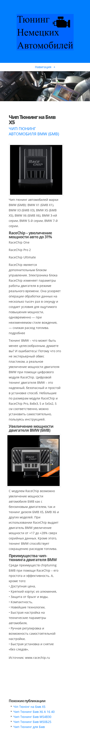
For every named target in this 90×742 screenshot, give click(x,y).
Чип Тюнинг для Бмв (29, 727)
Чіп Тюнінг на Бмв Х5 (29, 707)
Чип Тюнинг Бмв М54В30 (32, 717)
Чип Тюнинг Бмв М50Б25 (32, 722)
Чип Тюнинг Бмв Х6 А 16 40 (34, 712)
